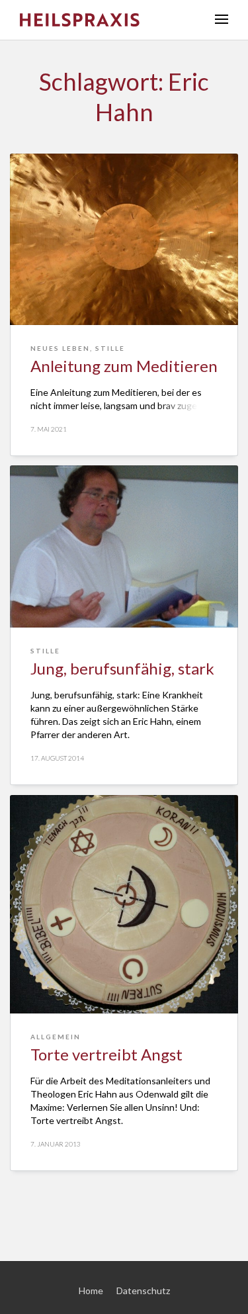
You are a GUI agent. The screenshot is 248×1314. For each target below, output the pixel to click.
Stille (110, 348)
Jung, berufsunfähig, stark (122, 668)
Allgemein (55, 1037)
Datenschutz (143, 1290)
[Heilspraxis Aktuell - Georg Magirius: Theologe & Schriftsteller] (107, 20)
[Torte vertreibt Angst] (124, 904)
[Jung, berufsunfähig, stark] (124, 546)
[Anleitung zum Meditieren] (124, 239)
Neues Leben (60, 348)
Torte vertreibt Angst (106, 1054)
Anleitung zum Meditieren (124, 365)
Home (91, 1290)
